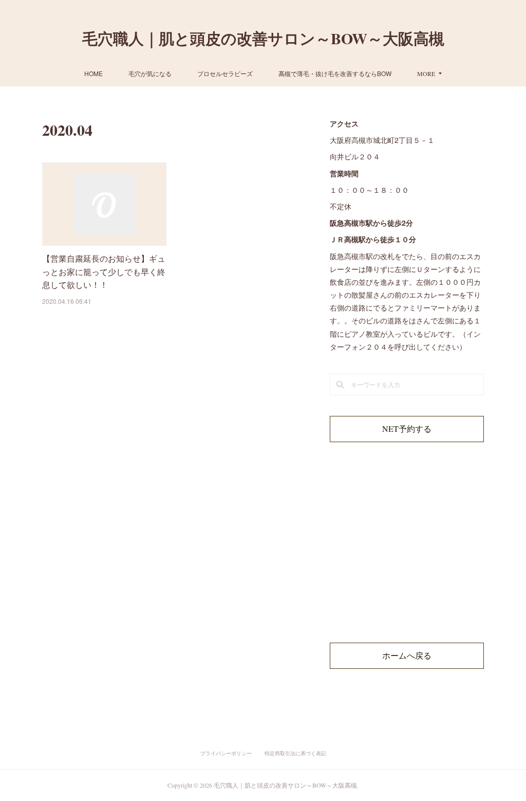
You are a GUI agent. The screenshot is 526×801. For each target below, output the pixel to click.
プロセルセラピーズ (225, 73)
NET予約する (406, 428)
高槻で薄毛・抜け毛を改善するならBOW (334, 73)
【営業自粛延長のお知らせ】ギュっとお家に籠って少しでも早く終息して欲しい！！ (103, 271)
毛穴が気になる (150, 73)
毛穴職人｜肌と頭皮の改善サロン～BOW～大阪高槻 (263, 38)
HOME (93, 73)
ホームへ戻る (406, 655)
